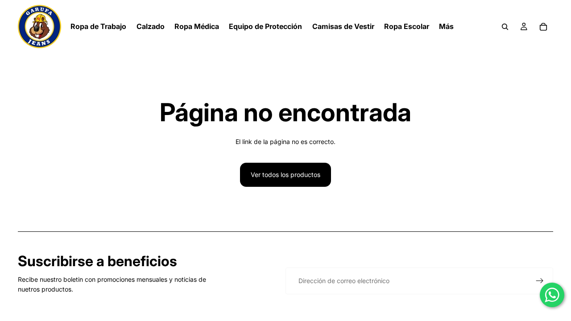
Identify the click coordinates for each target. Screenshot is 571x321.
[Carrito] (543, 27)
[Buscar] (505, 27)
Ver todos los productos (285, 174)
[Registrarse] (539, 281)
